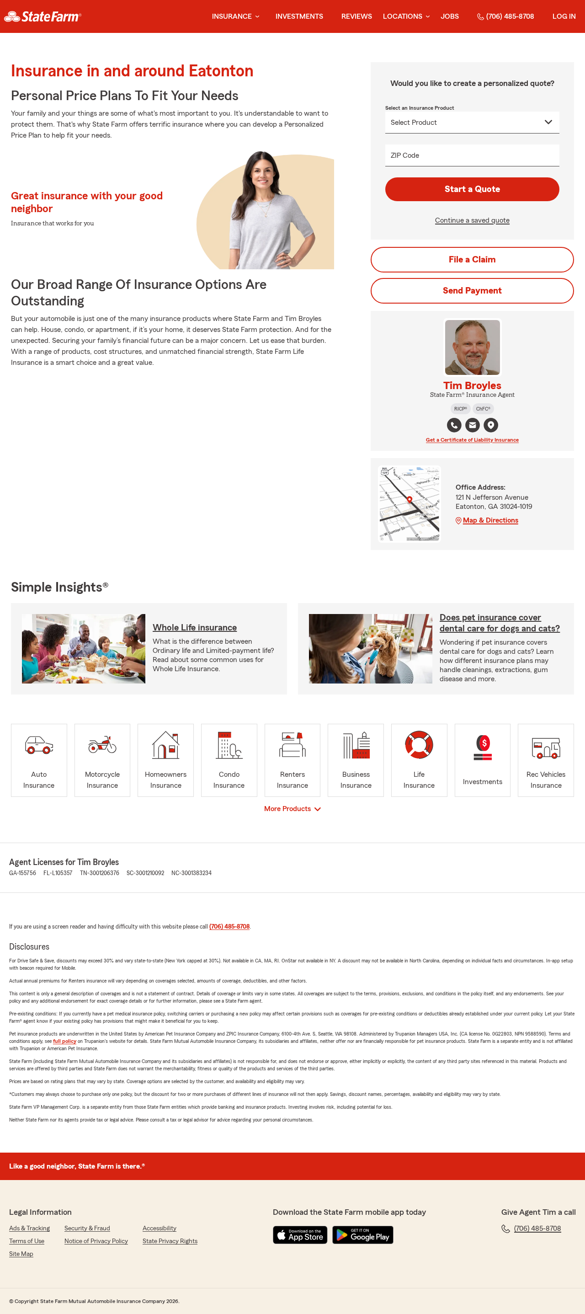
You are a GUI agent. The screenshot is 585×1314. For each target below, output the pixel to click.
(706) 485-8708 (510, 16)
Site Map (21, 1254)
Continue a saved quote (472, 220)
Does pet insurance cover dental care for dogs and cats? (500, 623)
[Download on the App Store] (300, 1235)
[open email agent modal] (472, 426)
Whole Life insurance (195, 627)
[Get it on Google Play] (363, 1235)
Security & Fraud (87, 1228)
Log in (564, 16)
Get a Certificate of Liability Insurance (472, 440)
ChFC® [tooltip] (483, 408)
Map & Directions (490, 520)
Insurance (232, 16)
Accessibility (159, 1228)
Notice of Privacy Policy (96, 1241)
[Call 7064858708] (454, 425)
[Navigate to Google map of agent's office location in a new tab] (491, 425)
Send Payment (472, 290)
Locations (402, 16)
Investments (299, 16)
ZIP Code (405, 155)
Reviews (356, 16)
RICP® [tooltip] (460, 408)
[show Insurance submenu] (255, 17)
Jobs (450, 16)
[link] (42, 16)
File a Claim (472, 259)
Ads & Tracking (29, 1228)
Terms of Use (26, 1241)
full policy (64, 1041)
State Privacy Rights (170, 1241)
